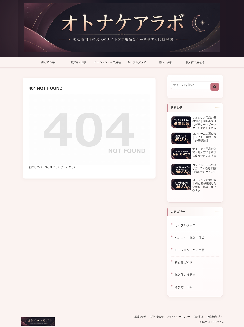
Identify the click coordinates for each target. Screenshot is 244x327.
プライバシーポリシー (178, 316)
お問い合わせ (156, 316)
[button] (214, 87)
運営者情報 (140, 316)
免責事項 (198, 316)
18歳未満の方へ (214, 316)
